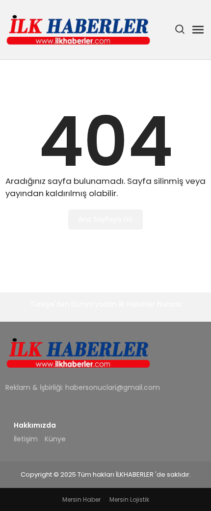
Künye (55, 439)
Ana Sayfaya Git (105, 219)
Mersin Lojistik (129, 499)
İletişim (26, 439)
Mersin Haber (81, 499)
